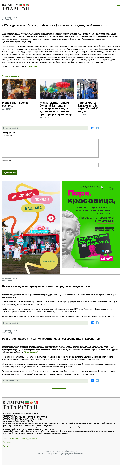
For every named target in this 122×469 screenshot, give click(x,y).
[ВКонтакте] (92, 128)
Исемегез (6, 160)
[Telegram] (97, 128)
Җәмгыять (7, 20)
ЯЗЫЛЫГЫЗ (32, 67)
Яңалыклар (7, 280)
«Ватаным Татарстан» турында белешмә (20, 439)
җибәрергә (10, 173)
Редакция (7, 442)
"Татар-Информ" (31, 352)
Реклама (6, 446)
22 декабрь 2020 (9, 18)
